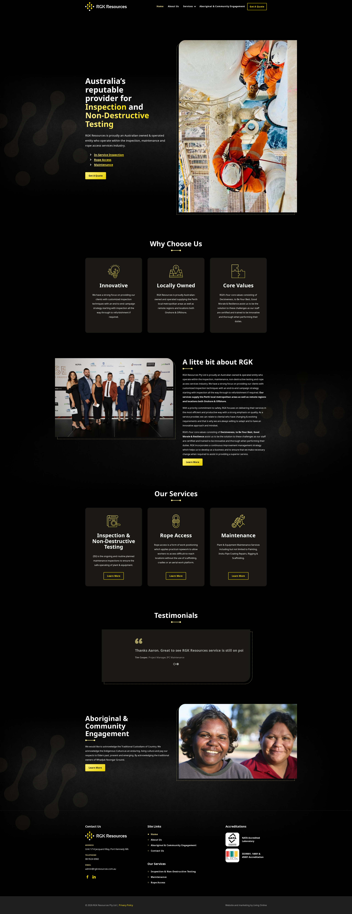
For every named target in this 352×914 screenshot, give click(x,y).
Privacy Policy (126, 905)
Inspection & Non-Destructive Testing (173, 871)
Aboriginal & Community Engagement (222, 6)
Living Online (260, 905)
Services (188, 6)
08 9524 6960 (92, 859)
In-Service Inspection (109, 155)
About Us (173, 6)
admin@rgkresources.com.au (100, 868)
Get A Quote (257, 6)
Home (160, 6)
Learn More (192, 462)
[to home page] (106, 6)
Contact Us (157, 850)
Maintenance (103, 164)
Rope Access (102, 160)
